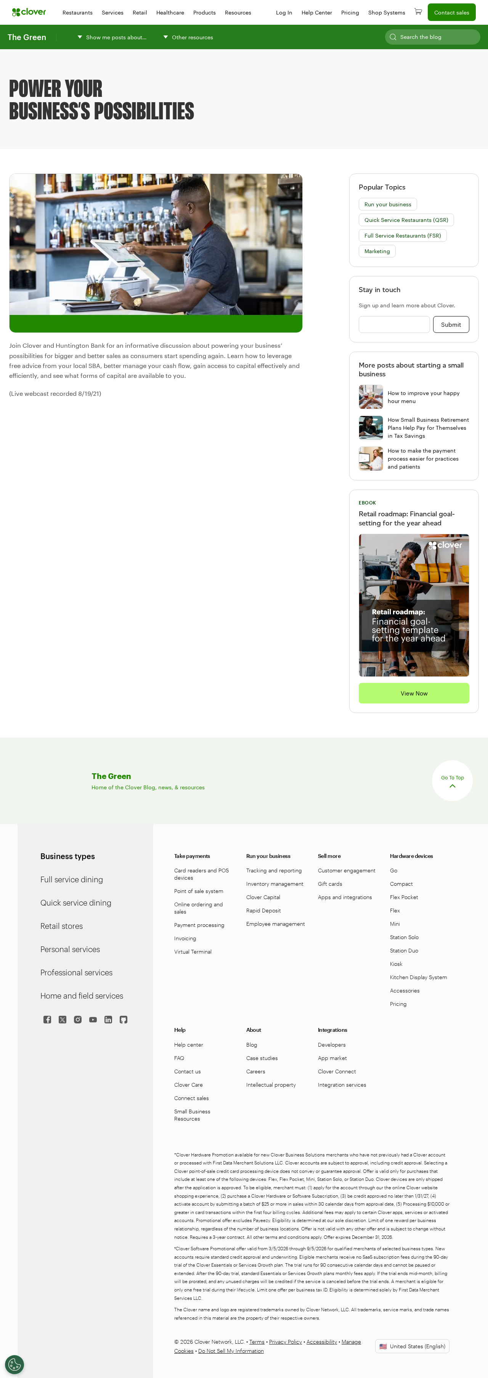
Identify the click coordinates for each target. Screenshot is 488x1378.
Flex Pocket (404, 897)
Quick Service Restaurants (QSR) (406, 220)
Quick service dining (75, 902)
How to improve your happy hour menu (424, 397)
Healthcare (170, 12)
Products (204, 12)
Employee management (275, 923)
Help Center (317, 12)
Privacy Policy (285, 1341)
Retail (140, 12)
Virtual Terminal (193, 951)
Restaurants (78, 12)
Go (393, 870)
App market (332, 1058)
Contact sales (451, 12)
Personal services (70, 949)
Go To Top (452, 777)
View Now (414, 693)
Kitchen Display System (418, 977)
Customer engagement (347, 870)
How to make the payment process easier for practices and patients (423, 458)
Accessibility (322, 1341)
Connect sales (191, 1098)
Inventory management (274, 883)
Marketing (377, 251)
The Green (27, 37)
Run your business (387, 204)
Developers (332, 1044)
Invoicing (185, 938)
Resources (238, 12)
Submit (451, 324)
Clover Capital (263, 897)
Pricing (350, 12)
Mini (395, 923)
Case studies (262, 1058)
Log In (284, 12)
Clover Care (188, 1084)
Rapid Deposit (263, 910)
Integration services (342, 1084)
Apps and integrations (345, 897)
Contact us (187, 1071)
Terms (257, 1341)
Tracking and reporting (274, 870)
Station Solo (404, 937)
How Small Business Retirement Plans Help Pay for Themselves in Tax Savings (428, 427)
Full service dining (71, 879)
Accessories (405, 990)
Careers (255, 1071)
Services (113, 12)
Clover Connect (337, 1071)
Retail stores (61, 925)
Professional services (76, 972)
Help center (188, 1044)
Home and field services (81, 995)
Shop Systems (386, 12)
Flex (395, 910)
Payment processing (199, 925)
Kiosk (396, 963)
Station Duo (404, 950)
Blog (251, 1044)
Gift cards (330, 883)
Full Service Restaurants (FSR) (402, 235)
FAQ (179, 1058)
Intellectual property (271, 1084)
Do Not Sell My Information (231, 1350)
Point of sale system (198, 891)
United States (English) (412, 1346)
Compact (401, 883)
